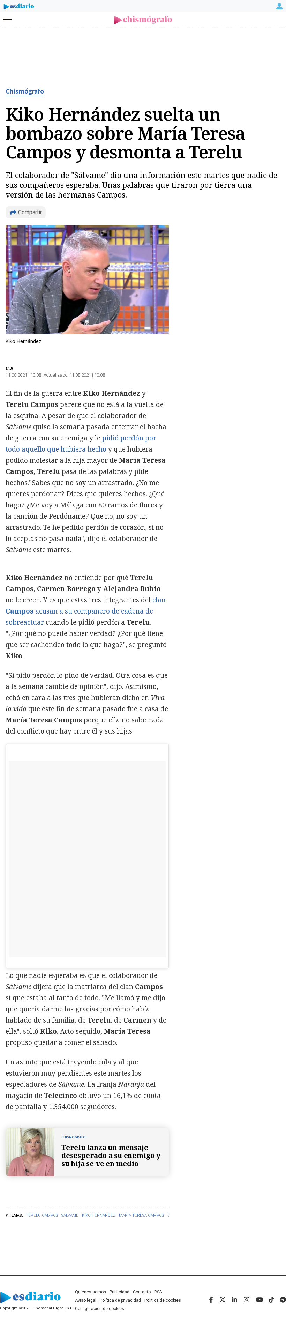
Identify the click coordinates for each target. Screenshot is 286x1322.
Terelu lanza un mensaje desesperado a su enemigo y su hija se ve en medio (110, 1155)
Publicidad (119, 1292)
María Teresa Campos (141, 1215)
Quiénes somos (90, 1292)
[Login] (279, 6)
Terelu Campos (42, 1215)
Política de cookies (162, 1300)
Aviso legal (85, 1300)
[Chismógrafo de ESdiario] (143, 20)
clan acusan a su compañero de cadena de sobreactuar (86, 611)
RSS (158, 1292)
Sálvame (69, 1215)
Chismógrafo (25, 91)
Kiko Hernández (98, 1215)
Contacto (142, 1292)
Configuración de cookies (99, 1308)
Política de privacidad (120, 1300)
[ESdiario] (18, 8)
